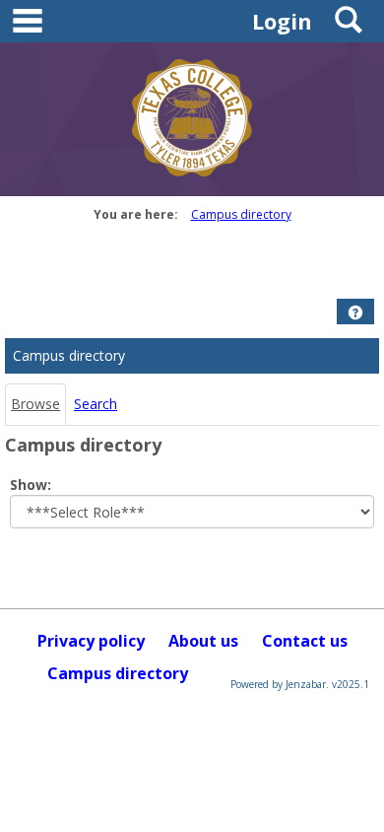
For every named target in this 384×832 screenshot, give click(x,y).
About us (203, 641)
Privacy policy (91, 641)
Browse (35, 403)
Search (95, 403)
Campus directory (241, 214)
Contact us (305, 641)
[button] (355, 312)
